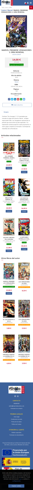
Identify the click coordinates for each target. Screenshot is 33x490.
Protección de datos (16, 422)
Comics (4, 10)
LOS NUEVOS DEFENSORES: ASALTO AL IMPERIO (24, 199)
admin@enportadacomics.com (16, 406)
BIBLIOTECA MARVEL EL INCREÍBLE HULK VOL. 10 (9, 198)
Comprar (9, 168)
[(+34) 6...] (18, 396)
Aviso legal (16, 417)
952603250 (16, 403)
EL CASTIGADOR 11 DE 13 (9, 320)
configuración (16, 481)
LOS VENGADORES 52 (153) (24, 320)
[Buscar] (31, 7)
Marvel (10, 10)
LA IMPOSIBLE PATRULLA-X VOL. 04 (24, 238)
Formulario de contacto (16, 408)
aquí (20, 479)
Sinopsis (6, 112)
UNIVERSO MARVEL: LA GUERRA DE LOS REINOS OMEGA (24, 355)
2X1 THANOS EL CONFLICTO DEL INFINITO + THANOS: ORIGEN (24, 159)
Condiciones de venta (16, 419)
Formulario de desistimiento (17, 435)
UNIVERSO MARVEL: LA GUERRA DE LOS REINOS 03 (9, 355)
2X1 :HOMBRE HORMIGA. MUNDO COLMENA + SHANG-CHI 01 (9, 157)
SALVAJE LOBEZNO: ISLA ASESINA (9, 238)
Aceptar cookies (16, 486)
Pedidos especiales (16, 432)
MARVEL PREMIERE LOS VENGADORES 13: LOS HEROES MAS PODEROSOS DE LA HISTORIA (8, 282)
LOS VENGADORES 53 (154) (24, 282)
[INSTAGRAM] (15, 396)
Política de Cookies (16, 424)
